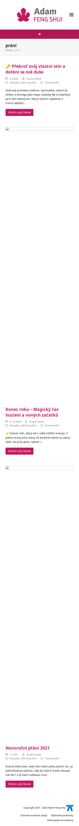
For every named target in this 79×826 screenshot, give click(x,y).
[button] (71, 14)
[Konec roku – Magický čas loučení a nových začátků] (39, 264)
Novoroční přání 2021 (28, 748)
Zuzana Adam (33, 78)
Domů (9, 50)
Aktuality (14, 82)
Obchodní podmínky (62, 815)
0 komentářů (52, 82)
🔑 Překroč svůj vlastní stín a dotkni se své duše (35, 69)
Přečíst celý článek (19, 112)
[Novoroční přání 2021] (39, 603)
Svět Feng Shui (28, 82)
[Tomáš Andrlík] (69, 807)
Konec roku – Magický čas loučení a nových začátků (32, 412)
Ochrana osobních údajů (33, 815)
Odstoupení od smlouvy (60, 820)
